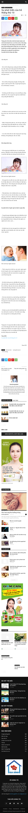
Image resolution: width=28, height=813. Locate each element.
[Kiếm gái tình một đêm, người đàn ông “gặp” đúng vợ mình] (5, 575)
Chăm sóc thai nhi (5, 640)
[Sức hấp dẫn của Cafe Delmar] (21, 657)
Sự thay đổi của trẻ (16, 349)
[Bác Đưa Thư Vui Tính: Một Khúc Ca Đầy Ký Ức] (5, 699)
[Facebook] (6, 803)
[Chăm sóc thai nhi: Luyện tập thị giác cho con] (7, 637)
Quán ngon (17, 665)
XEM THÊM (15, 400)
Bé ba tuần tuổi (13, 418)
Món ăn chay (17, 640)
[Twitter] (10, 803)
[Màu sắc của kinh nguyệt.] (5, 522)
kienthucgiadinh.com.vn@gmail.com (18, 794)
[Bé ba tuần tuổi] (5, 419)
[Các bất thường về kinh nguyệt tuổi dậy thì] (5, 543)
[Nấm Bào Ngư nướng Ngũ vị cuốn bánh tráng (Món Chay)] (21, 637)
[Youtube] (21, 803)
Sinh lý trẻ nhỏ (8, 349)
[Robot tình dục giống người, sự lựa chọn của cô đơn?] (5, 568)
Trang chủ (3, 5)
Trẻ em (8, 5)
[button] (26, 2)
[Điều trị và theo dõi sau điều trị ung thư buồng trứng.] (5, 536)
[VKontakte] (17, 803)
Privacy (10, 808)
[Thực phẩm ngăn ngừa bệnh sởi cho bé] (5, 717)
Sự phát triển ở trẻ (14, 5)
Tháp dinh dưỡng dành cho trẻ (20, 369)
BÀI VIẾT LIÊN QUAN (6, 400)
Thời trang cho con (5, 655)
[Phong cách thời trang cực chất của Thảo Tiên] (5, 710)
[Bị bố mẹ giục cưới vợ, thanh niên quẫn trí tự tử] (5, 561)
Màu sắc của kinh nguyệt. (15, 520)
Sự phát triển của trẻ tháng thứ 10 (9, 338)
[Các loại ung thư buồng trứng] (14, 502)
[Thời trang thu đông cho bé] (7, 652)
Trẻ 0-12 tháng (5, 351)
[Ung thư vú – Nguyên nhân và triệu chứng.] (5, 529)
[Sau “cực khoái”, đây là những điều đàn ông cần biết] (5, 554)
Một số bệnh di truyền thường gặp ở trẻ (6, 369)
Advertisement (16, 808)
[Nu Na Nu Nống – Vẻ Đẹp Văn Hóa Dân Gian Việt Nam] (5, 692)
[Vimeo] (14, 803)
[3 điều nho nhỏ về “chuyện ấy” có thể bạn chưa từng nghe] (5, 724)
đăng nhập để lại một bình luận (14, 434)
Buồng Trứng (4, 510)
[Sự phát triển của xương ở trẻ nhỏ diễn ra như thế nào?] (5, 405)
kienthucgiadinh (6, 15)
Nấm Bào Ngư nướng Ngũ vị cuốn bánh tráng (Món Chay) (20, 644)
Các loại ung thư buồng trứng (10, 512)
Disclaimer (5, 808)
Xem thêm (13, 580)
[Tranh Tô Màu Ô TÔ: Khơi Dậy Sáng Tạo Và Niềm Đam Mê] (5, 685)
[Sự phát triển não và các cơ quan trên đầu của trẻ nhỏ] (5, 412)
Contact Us (22, 808)
